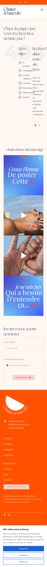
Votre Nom (10, 342)
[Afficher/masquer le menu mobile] (42, 9)
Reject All (23, 562)
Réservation (29, 92)
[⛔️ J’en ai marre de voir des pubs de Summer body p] (23, 296)
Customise (23, 555)
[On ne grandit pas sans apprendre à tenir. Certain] (23, 256)
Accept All (23, 549)
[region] (23, 546)
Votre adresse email (14, 359)
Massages (28, 70)
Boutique (27, 88)
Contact (27, 83)
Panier (26, 97)
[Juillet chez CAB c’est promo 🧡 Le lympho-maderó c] (23, 215)
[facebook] (5, 515)
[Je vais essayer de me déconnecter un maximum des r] (23, 175)
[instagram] (9, 515)
